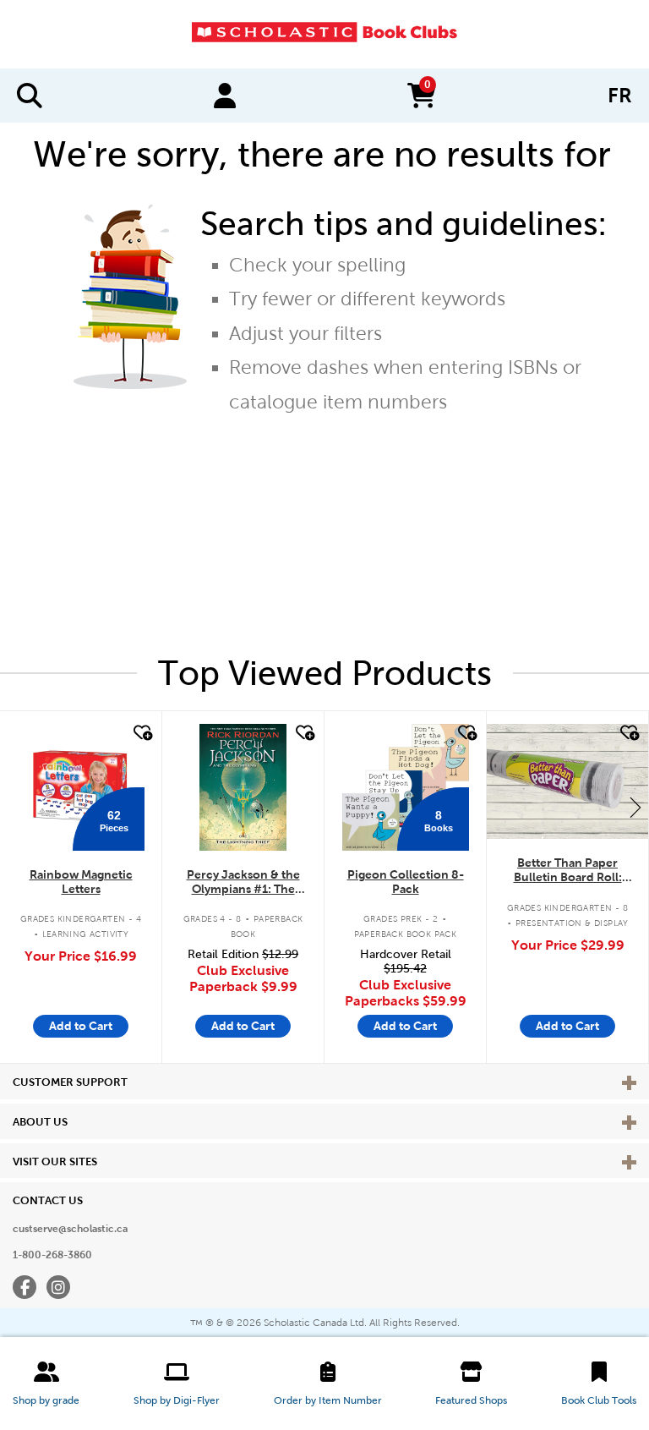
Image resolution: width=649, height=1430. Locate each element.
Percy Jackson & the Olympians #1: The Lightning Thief (243, 882)
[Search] (29, 95)
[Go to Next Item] (635, 807)
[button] (46, 1383)
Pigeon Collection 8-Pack (405, 882)
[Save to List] (141, 733)
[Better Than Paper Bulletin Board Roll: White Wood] (567, 781)
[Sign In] (225, 95)
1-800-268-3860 (52, 1255)
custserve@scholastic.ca (70, 1229)
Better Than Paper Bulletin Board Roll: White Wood (568, 870)
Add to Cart (80, 1026)
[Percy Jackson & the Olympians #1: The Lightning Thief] (242, 787)
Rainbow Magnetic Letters (81, 882)
